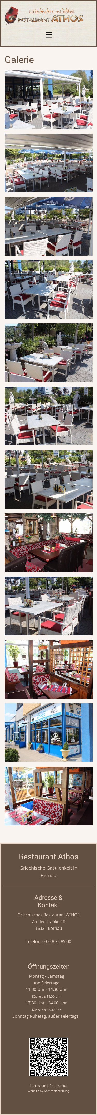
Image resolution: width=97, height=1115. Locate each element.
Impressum (38, 1085)
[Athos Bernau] (49, 15)
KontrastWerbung (56, 1091)
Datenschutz (58, 1085)
